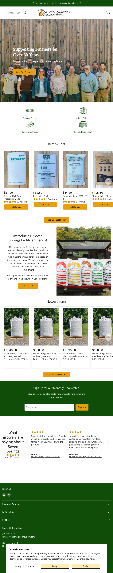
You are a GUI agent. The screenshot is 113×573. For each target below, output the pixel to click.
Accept (55, 566)
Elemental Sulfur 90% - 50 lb (75, 197)
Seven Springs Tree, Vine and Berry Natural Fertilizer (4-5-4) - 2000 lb (16, 356)
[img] (13, 455)
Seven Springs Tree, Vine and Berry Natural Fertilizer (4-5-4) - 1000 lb (45, 356)
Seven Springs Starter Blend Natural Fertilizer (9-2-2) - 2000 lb (75, 356)
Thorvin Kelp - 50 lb (101, 196)
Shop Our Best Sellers (56, 220)
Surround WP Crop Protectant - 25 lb (12, 197)
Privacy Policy (88, 558)
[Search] (25, 13)
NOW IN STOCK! (28, 285)
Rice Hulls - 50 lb (41, 196)
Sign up (82, 407)
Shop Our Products (24, 72)
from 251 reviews (13, 457)
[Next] (108, 181)
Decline (86, 566)
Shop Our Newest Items (57, 374)
